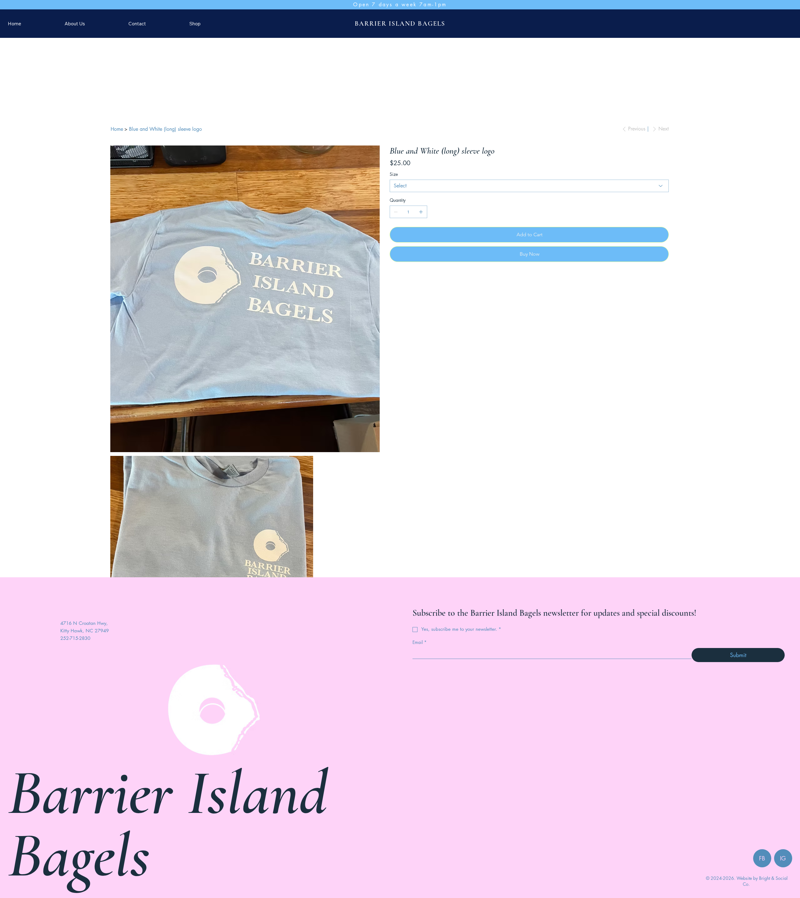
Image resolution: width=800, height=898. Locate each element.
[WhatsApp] (391, 268)
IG (783, 797)
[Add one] (421, 202)
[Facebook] (395, 268)
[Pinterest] (400, 268)
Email (419, 581)
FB (762, 797)
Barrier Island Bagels (167, 763)
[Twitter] (404, 268)
